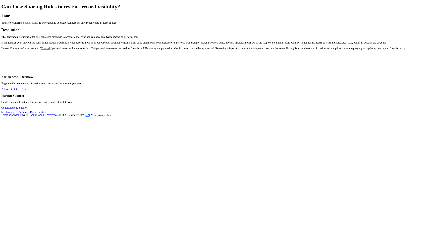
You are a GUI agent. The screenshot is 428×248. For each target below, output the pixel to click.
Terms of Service (10, 115)
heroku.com (7, 112)
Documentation (38, 112)
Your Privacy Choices (102, 115)
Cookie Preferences (48, 115)
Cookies (33, 115)
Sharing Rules (30, 22)
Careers (25, 112)
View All (45, 48)
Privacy (24, 115)
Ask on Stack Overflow (13, 89)
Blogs (18, 112)
